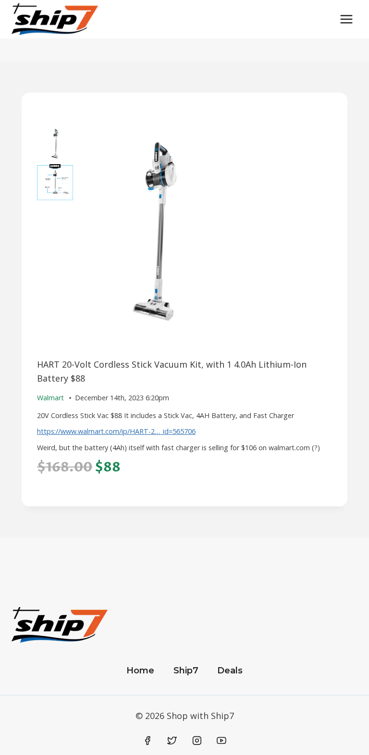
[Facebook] (147, 740)
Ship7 (185, 670)
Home (140, 670)
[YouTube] (221, 740)
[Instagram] (197, 740)
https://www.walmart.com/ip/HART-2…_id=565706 (116, 431)
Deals (230, 670)
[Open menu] (346, 19)
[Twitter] (172, 740)
